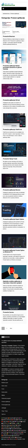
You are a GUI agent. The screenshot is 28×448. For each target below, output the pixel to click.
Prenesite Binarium (9, 36)
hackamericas (6, 13)
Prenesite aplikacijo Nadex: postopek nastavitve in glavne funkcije (12, 67)
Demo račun (4, 385)
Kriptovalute (4, 392)
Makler (3, 395)
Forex (3, 389)
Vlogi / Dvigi (4, 411)
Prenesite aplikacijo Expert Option (13, 219)
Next (11, 328)
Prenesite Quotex (8, 312)
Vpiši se (3, 414)
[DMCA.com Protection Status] (6, 337)
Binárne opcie (5, 382)
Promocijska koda (6, 404)
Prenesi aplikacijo (6, 401)
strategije (4, 408)
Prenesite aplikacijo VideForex (12, 129)
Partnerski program (6, 398)
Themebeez (13, 444)
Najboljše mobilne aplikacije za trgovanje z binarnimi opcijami (12, 282)
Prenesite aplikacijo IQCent (11, 100)
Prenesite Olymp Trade (10, 159)
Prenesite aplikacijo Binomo (11, 190)
